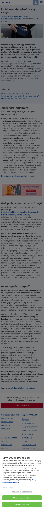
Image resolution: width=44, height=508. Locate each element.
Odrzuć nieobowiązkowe (22, 498)
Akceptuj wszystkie (22, 504)
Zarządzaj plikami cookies (22, 492)
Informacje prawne (8, 487)
